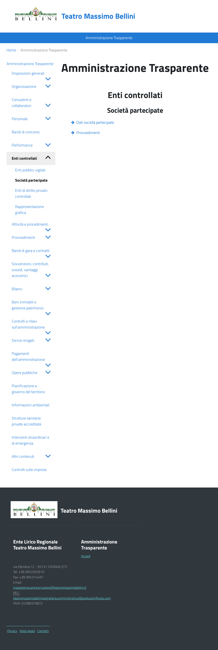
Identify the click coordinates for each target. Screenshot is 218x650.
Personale (20, 119)
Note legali (27, 630)
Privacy (12, 630)
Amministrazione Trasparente (30, 64)
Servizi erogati (23, 340)
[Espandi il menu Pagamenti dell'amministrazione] (47, 365)
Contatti (43, 630)
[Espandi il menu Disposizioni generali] (47, 79)
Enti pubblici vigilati (30, 170)
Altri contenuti (23, 456)
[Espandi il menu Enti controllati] (47, 158)
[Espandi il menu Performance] (47, 145)
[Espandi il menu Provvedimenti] (47, 237)
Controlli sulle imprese (29, 469)
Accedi (85, 556)
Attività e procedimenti (30, 224)
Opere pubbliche (24, 372)
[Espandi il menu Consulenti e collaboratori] (47, 106)
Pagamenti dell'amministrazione (28, 356)
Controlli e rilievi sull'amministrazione (28, 324)
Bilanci (17, 289)
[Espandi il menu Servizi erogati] (47, 340)
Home (11, 50)
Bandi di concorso (26, 132)
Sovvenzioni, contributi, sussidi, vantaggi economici (30, 270)
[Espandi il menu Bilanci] (47, 289)
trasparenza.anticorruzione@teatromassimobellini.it (49, 587)
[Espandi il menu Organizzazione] (47, 86)
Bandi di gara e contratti (31, 250)
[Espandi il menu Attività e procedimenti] (47, 230)
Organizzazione (24, 86)
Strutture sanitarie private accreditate (26, 421)
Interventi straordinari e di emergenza (30, 440)
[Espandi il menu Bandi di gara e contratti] (47, 256)
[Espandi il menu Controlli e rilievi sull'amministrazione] (47, 333)
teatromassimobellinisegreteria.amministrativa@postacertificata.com (62, 598)
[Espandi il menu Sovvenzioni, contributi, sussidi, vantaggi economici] (47, 276)
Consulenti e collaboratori (21, 102)
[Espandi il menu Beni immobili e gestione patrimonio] (47, 314)
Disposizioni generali (28, 73)
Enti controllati (24, 158)
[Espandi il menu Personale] (47, 119)
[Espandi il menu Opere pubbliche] (47, 373)
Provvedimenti (23, 237)
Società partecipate (31, 180)
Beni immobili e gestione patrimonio (27, 305)
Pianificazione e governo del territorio (28, 389)
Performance (22, 145)
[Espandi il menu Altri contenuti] (47, 456)
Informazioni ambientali (30, 405)
